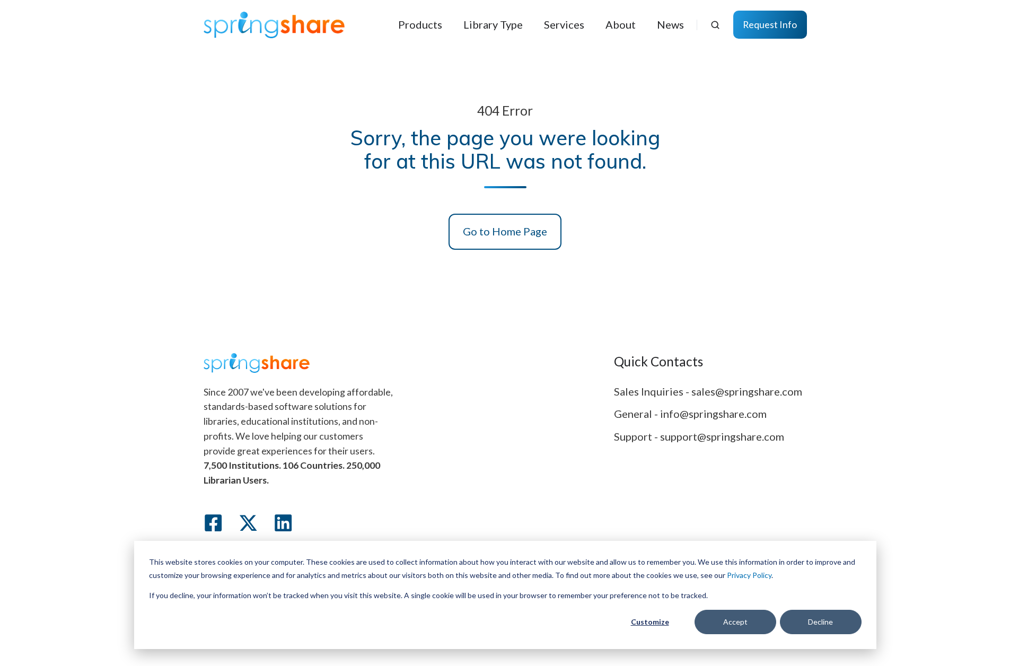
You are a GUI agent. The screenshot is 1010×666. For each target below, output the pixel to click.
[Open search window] (715, 25)
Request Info (770, 24)
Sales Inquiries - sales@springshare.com (708, 391)
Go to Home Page (505, 231)
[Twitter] (248, 522)
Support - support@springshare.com (699, 436)
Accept (735, 621)
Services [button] (564, 24)
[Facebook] (213, 522)
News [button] (670, 24)
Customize (650, 621)
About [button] (620, 24)
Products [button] (420, 24)
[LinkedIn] (283, 522)
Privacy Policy (749, 575)
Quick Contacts (658, 361)
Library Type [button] (493, 24)
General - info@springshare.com (690, 413)
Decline (820, 621)
